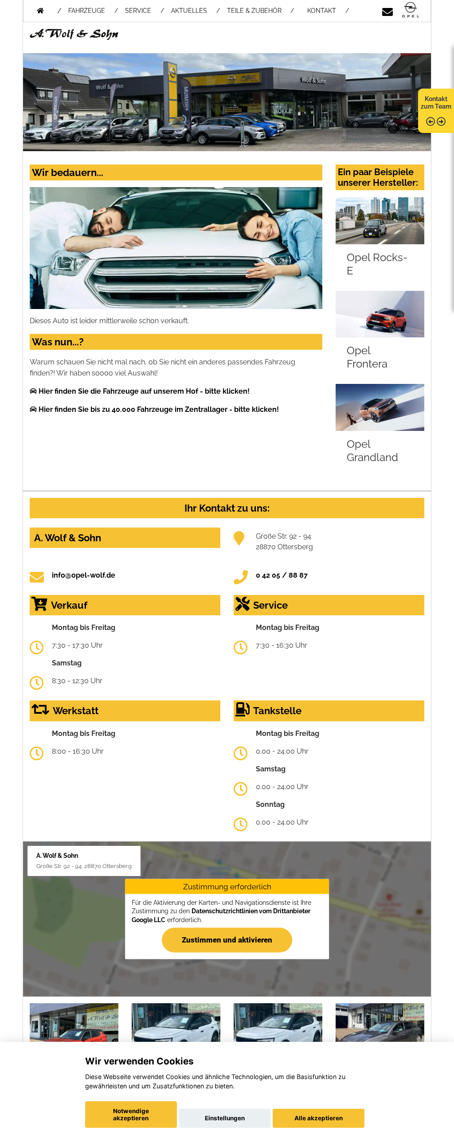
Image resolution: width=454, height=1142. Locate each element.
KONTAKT (321, 10)
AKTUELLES (189, 10)
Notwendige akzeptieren (131, 1114)
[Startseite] (410, 10)
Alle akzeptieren (318, 1118)
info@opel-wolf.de (83, 575)
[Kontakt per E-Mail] (387, 10)
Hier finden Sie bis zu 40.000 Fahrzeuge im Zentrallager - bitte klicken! (159, 409)
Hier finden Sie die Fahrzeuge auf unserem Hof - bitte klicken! (144, 391)
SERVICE (138, 10)
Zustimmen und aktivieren (227, 939)
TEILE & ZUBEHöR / (260, 10)
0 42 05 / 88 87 (282, 575)
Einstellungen (225, 1118)
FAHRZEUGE (86, 10)
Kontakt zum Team (436, 102)
